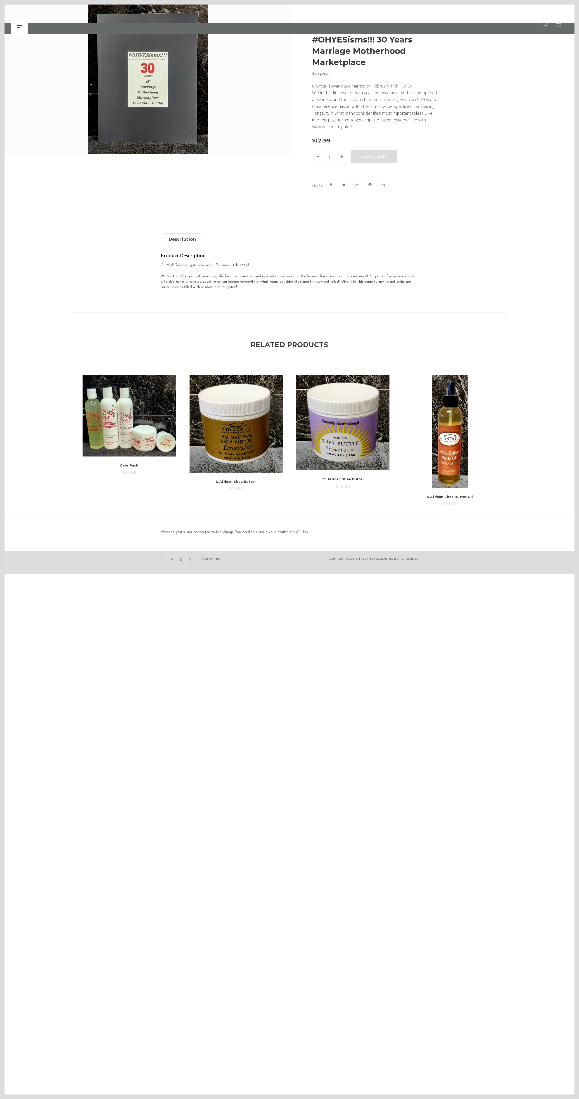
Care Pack (129, 465)
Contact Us (210, 559)
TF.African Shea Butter (343, 479)
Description (182, 239)
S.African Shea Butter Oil (450, 497)
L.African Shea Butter (236, 482)
